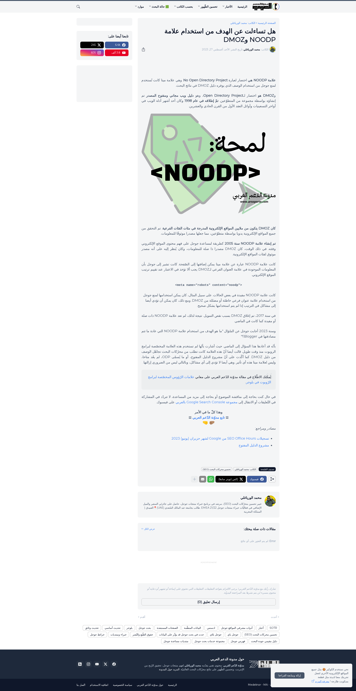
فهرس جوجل (238, 641)
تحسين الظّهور (209, 6)
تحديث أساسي (113, 628)
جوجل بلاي (216, 634)
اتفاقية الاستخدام (99, 685)
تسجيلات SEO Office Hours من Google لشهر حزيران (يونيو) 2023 (220, 438)
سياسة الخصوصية (122, 685)
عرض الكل (149, 528)
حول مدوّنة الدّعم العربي (150, 685)
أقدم (142, 617)
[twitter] (105, 664)
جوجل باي (233, 634)
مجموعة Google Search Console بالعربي (207, 402)
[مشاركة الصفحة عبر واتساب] (210, 479)
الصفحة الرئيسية (267, 23)
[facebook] (114, 664)
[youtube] (97, 664)
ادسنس (211, 628)
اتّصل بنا (81, 685)
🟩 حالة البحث (160, 6)
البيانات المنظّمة (192, 628)
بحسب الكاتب (185, 6)
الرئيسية (242, 6)
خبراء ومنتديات (119, 634)
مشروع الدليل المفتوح (254, 445)
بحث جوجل (145, 628)
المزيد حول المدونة (169, 669)
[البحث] (80, 7)
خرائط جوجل (97, 634)
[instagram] (88, 664)
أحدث (274, 617)
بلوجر (129, 628)
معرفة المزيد (322, 681)
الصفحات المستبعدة (167, 628)
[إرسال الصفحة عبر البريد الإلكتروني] (202, 479)
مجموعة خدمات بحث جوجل (209, 641)
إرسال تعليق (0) (208, 602)
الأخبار (228, 6)
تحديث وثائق (92, 628)
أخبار (261, 628)
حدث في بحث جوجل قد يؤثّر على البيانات (181, 634)
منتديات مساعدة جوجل (176, 641)
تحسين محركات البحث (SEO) (217, 469)
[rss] (80, 664)
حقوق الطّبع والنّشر (143, 634)
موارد (141, 6)
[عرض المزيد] (194, 479)
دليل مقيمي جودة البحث (264, 641)
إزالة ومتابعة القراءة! (289, 675)
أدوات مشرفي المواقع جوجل (237, 628)
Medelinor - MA (258, 684)
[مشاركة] (144, 49)
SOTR (273, 628)
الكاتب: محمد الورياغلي (242, 23)
